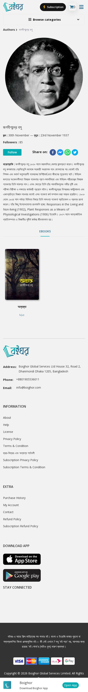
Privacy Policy (12, 439)
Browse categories (47, 19)
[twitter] (75, 152)
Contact (8, 512)
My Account (11, 505)
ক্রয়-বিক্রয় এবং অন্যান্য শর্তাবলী (19, 453)
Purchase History (14, 498)
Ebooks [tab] (45, 231)
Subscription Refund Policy (20, 526)
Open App (70, 685)
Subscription (54, 7)
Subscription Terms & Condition (24, 467)
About (7, 417)
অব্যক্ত (22, 306)
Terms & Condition (15, 446)
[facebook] (53, 152)
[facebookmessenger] (60, 152)
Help (6, 425)
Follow (12, 152)
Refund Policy (12, 519)
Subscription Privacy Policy (20, 460)
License (8, 432)
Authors (9, 30)
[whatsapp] (67, 152)
